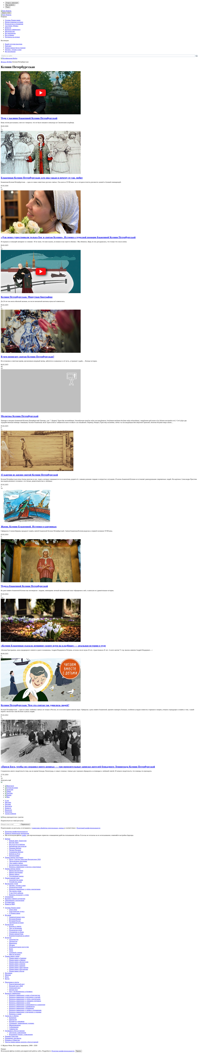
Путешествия (9, 902)
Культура (8, 937)
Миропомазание (15, 1025)
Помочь (8, 11)
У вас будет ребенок (16, 893)
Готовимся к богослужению (15, 1031)
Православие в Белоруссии (18, 962)
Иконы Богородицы (16, 870)
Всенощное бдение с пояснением (21, 1034)
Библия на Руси (14, 854)
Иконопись (13, 943)
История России (15, 921)
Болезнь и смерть (15, 926)
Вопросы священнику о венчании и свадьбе (24, 997)
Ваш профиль (10, 5)
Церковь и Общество (12, 1040)
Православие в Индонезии (18, 969)
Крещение (12, 1018)
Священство (13, 1029)
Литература (13, 941)
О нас (7, 800)
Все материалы (10, 33)
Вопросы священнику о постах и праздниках (25, 867)
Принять (78, 1051)
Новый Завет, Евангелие (18, 841)
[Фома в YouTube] (9, 793)
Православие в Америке (17, 958)
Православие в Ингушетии (18, 967)
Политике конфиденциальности (63, 1051)
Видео (7, 979)
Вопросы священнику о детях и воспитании (24, 889)
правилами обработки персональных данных (48, 828)
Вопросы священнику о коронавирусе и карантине (27, 1004)
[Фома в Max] (7, 797)
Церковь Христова (11, 1036)
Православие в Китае (16, 971)
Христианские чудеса (16, 911)
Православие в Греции (17, 964)
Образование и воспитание (14, 900)
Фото (7, 977)
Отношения (9, 897)
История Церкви (15, 919)
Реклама (8, 804)
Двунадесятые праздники (18, 861)
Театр (11, 951)
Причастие (13, 1019)
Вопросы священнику (13, 29)
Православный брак (16, 934)
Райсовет (8, 46)
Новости (8, 28)
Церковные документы (13, 1038)
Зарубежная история (16, 923)
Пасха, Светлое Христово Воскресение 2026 (25, 859)
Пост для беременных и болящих (21, 991)
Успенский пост (14, 988)
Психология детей (15, 887)
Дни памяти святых (16, 863)
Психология (9, 924)
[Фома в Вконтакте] (9, 786)
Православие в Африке (17, 960)
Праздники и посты (12, 982)
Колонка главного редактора (15, 898)
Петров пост (13, 990)
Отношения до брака (16, 932)
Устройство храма (15, 882)
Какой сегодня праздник (13, 44)
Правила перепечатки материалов (17, 833)
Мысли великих (15, 954)
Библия (7, 839)
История (8, 915)
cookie (24, 835)
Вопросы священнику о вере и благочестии (24, 995)
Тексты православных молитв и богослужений (21, 1042)
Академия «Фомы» (11, 26)
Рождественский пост (17, 984)
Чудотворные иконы (16, 876)
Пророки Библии (15, 848)
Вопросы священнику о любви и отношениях (25, 1010)
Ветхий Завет (14, 842)
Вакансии (8, 810)
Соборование (14, 1027)
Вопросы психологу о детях (19, 895)
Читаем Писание (15, 850)
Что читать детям (15, 891)
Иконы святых (14, 874)
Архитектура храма (16, 880)
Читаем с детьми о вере (13, 50)
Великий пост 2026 (16, 986)
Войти (15, 58)
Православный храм (12, 878)
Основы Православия (12, 20)
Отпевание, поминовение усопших (21, 1023)
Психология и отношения (14, 24)
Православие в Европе (17, 965)
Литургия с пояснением (17, 1032)
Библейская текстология (17, 846)
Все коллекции (10, 51)
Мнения (8, 975)
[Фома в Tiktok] (8, 791)
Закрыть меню (6, 13)
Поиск (8, 7)
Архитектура (13, 939)
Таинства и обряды (12, 1016)
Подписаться (25, 824)
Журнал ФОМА (6, 62)
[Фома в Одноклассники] (11, 788)
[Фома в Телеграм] (9, 789)
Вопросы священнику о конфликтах (22, 1006)
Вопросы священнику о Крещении (21, 1008)
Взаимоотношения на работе (19, 936)
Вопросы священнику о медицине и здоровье (25, 1012)
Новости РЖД (10, 904)
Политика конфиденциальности (16, 831)
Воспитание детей (11, 884)
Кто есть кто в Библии (17, 844)
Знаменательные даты (17, 917)
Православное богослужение (15, 48)
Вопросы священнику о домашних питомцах (25, 1001)
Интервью (8, 973)
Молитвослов (10, 31)
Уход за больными (15, 928)
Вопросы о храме (15, 1014)
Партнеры (8, 812)
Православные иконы (12, 869)
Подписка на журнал (12, 37)
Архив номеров (10, 813)
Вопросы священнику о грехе (19, 1003)
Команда (8, 808)
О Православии (14, 913)
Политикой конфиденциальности (88, 828)
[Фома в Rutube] (8, 795)
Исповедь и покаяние (16, 1021)
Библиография (14, 855)
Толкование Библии (16, 852)
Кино (11, 949)
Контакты (8, 806)
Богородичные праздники (18, 865)
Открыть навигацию (12, 3)
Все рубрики (9, 35)
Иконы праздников (16, 872)
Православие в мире (12, 956)
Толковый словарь (15, 952)
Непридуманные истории (14, 22)
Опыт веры (13, 909)
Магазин (8, 802)
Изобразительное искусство (19, 947)
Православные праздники (14, 857)
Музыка (12, 945)
